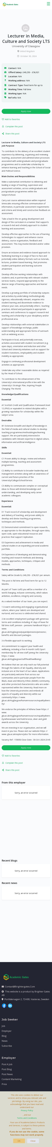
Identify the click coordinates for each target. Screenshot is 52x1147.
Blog (4, 1035)
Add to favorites (12, 119)
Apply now (26, 111)
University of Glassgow (26, 46)
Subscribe (7, 1045)
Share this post (12, 133)
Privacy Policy (27, 1110)
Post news (7, 1074)
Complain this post (14, 126)
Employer (7, 1030)
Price (4, 1084)
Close (33, 1141)
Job (3, 1026)
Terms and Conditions (27, 1118)
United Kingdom (27, 51)
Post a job (7, 1064)
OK (19, 1141)
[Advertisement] (26, 829)
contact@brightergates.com (20, 986)
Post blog (7, 1069)
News (4, 1040)
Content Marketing (12, 1079)
